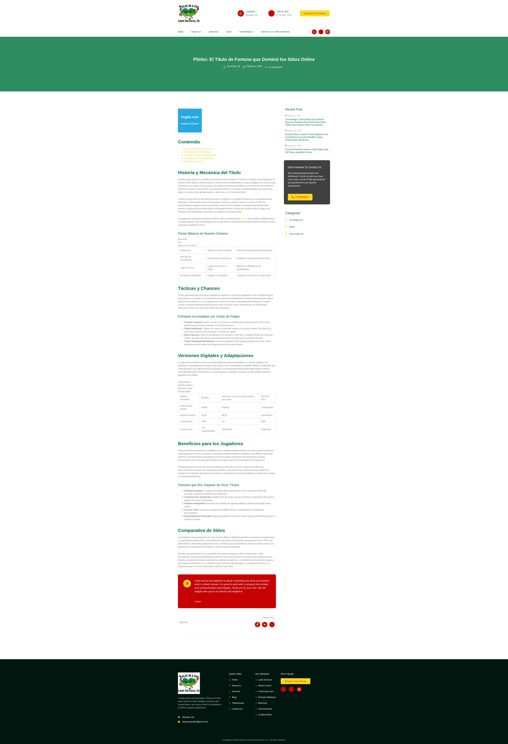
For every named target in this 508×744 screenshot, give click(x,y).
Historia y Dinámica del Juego (198, 149)
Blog (229, 32)
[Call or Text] (271, 13)
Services (213, 32)
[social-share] (257, 624)
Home (180, 32)
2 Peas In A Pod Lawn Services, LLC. (253, 740)
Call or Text (283, 11)
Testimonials (246, 32)
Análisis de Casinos (193, 161)
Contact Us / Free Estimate (275, 32)
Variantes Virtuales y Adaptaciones (200, 155)
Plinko (243, 218)
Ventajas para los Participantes (198, 158)
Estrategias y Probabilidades (197, 152)
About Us (196, 32)
